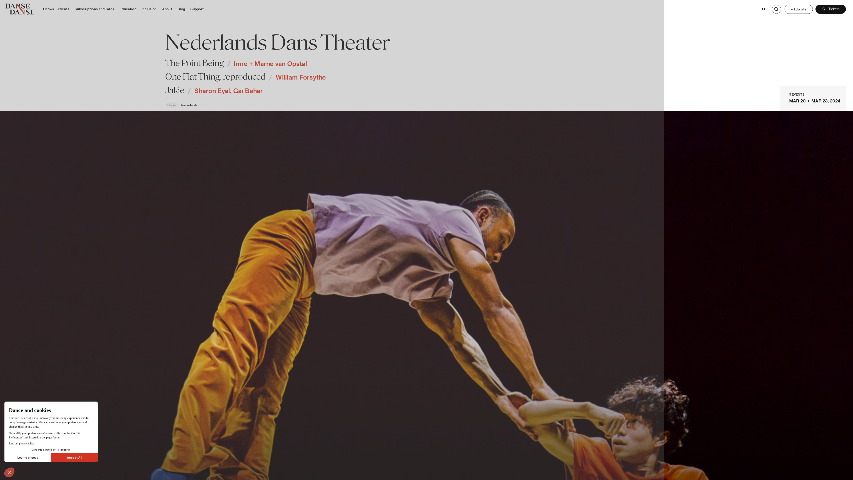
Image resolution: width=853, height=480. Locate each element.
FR (764, 9)
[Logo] (19, 9)
